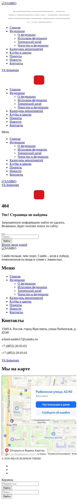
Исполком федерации (32, 100)
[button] (39, 132)
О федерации (27, 96)
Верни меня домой (14, 244)
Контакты (16, 125)
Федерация (17, 93)
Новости (15, 121)
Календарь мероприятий (26, 111)
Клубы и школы (20, 114)
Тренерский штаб (29, 103)
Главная (15, 89)
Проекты (16, 118)
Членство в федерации (33, 107)
